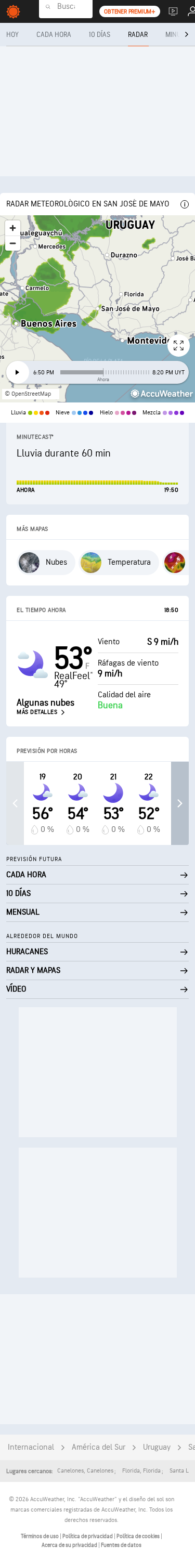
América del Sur (98, 1447)
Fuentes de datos (121, 1545)
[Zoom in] (12, 228)
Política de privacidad (88, 1536)
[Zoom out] (12, 243)
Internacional (31, 1447)
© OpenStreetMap (28, 394)
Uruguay (157, 1447)
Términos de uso (40, 1536)
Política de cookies (138, 1536)
